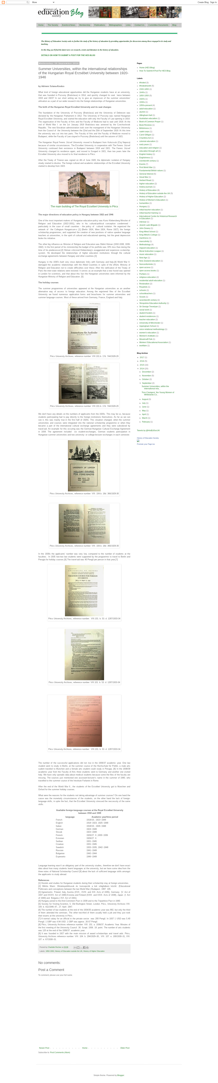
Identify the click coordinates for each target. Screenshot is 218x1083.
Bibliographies (115, 25)
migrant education (147, 248)
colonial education (147, 141)
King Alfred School (147, 232)
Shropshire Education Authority (152, 303)
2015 (142, 365)
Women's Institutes (147, 336)
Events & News (68, 25)
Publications (99, 25)
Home (41, 25)
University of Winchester (149, 323)
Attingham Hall (145, 115)
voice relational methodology (151, 329)
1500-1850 (144, 89)
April (144, 414)
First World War (146, 167)
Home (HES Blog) (147, 67)
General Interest (146, 174)
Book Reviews (145, 125)
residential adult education (150, 280)
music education (146, 254)
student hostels (145, 313)
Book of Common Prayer (150, 122)
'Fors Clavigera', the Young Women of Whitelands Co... (158, 393)
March (145, 418)
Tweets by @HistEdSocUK (148, 430)
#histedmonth (145, 86)
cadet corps (144, 131)
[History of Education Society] (138, 441)
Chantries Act (145, 138)
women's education (147, 333)
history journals (146, 187)
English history (145, 154)
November (147, 376)
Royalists (143, 287)
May (144, 411)
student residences (147, 316)
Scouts (142, 297)
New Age (143, 258)
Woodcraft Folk (145, 339)
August (145, 399)
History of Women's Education (152, 200)
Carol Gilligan (145, 135)
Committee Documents (158, 25)
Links (128, 25)
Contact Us (139, 25)
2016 (142, 361)
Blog (174, 25)
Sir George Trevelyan (148, 306)
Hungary (143, 206)
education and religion (149, 148)
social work (144, 310)
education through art (148, 151)
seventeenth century (148, 300)
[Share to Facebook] (84, 947)
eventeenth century (147, 161)
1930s (142, 102)
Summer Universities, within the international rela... (155, 387)
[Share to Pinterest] (87, 947)
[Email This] (75, 947)
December (147, 372)
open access (144, 267)
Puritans (143, 274)
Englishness (144, 157)
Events (142, 164)
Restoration (144, 284)
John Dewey (144, 228)
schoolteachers (146, 293)
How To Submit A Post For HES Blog (154, 71)
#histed (142, 83)
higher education (146, 184)
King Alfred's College (148, 235)
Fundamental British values (151, 170)
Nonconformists (146, 264)
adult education (146, 109)
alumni (142, 112)
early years (144, 144)
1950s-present (145, 105)
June (144, 407)
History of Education (148, 190)
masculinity (144, 241)
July (144, 403)
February (146, 422)
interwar (142, 222)
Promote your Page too (146, 444)
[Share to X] (81, 947)
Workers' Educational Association (153, 342)
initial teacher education (149, 210)
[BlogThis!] (78, 947)
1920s (142, 99)
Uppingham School (147, 326)
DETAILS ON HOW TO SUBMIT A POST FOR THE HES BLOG (68, 55)
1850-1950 (50, 951)
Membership (84, 25)
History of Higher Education (94, 951)
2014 (142, 369)
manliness (143, 238)
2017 (142, 357)
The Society (53, 25)
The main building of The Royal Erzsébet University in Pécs (84, 206)
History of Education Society (148, 438)
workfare (143, 345)
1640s (142, 92)
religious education (147, 277)
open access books (147, 271)
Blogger (120, 1075)
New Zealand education (149, 261)
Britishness (144, 128)
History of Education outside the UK (68, 951)
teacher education (147, 319)
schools (142, 290)
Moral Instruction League (150, 251)
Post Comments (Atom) (60, 1052)
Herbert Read (145, 180)
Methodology (145, 244)
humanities (144, 203)
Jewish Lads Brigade (148, 225)
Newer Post (44, 1048)
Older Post (124, 1048)
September (147, 383)
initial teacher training (148, 213)
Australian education (148, 118)
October (145, 379)
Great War (143, 177)
